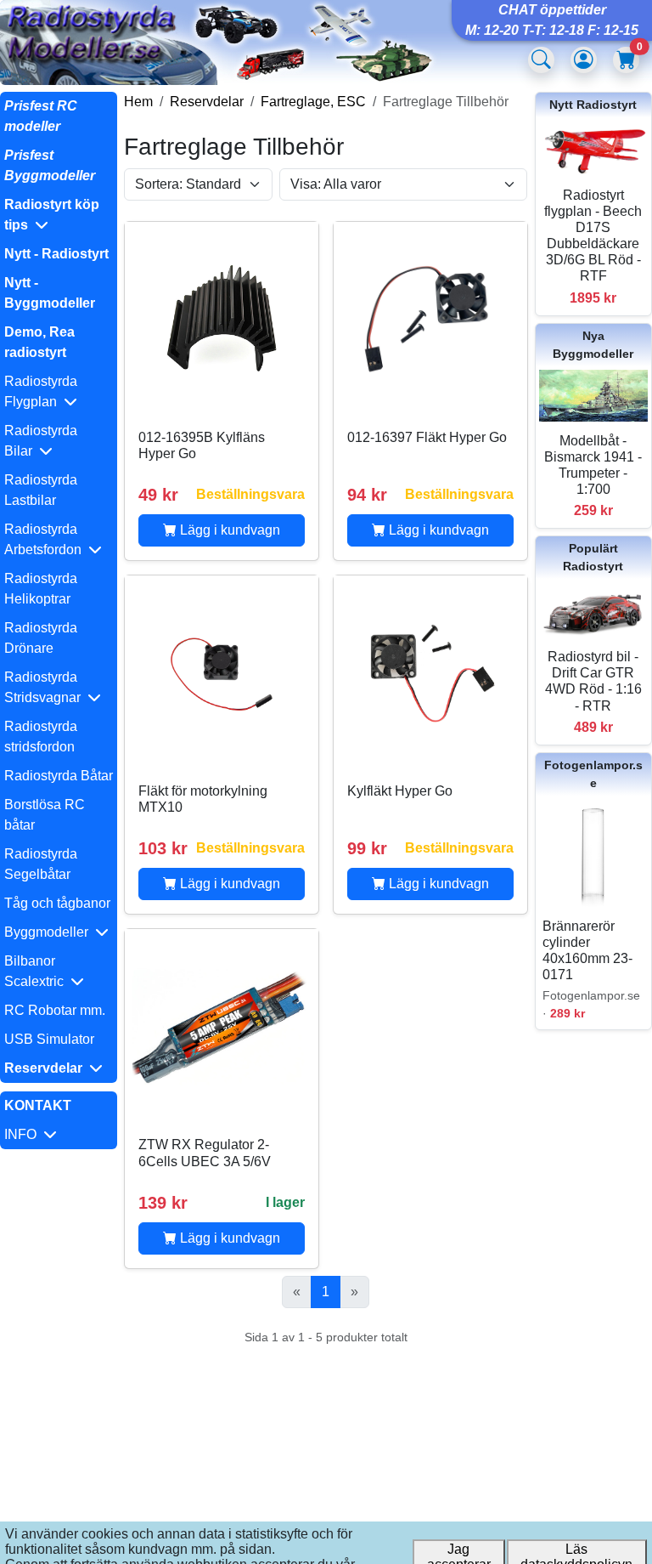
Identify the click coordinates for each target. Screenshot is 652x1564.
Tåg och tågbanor (57, 903)
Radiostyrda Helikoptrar (40, 588)
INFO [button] (23, 1134)
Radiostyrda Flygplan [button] (40, 391)
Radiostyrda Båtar (58, 775)
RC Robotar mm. (54, 1010)
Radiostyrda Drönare (40, 637)
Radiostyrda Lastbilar (40, 490)
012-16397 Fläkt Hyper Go (427, 437)
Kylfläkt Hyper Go (399, 791)
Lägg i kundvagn (228, 530)
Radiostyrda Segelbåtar (40, 864)
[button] (58, 215)
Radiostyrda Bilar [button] (40, 440)
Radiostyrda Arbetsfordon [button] (46, 539)
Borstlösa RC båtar (44, 814)
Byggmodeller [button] (49, 932)
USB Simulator (49, 1039)
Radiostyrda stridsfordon (40, 736)
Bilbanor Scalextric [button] (37, 971)
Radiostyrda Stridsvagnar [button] (45, 687)
